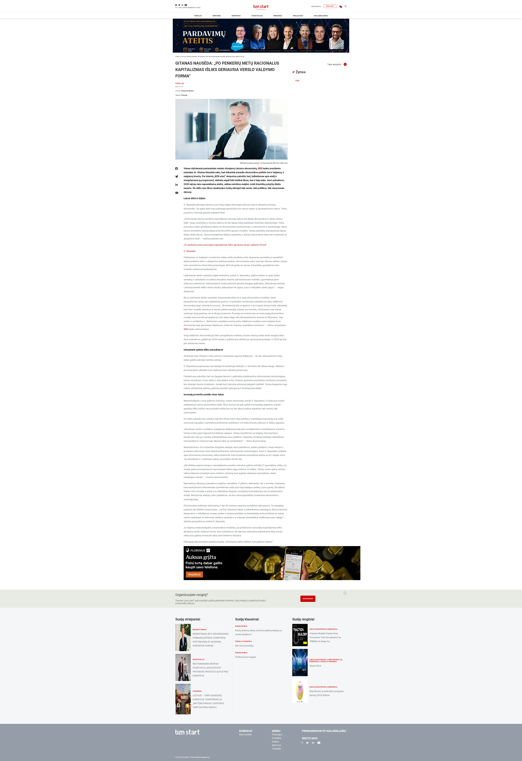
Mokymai (217, 16)
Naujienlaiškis (321, 16)
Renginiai (278, 16)
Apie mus (276, 745)
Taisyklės (276, 748)
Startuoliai (257, 16)
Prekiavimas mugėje (245, 657)
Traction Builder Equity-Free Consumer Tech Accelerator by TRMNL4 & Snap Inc (325, 637)
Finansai (183, 56)
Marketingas (200, 630)
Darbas (275, 741)
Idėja (297, 80)
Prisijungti (330, 6)
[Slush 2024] (300, 662)
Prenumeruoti (316, 6)
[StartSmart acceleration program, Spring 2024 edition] (300, 691)
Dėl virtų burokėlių (244, 645)
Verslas (198, 16)
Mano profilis (245, 734)
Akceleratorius (318, 629)
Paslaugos (298, 16)
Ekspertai (236, 16)
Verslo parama (328, 662)
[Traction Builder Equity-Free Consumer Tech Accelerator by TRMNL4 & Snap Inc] (300, 635)
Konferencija (334, 660)
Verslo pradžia (243, 641)
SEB (260, 168)
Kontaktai (276, 738)
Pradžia (177, 56)
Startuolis (198, 659)
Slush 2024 (315, 665)
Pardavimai (241, 626)
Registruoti (308, 599)
